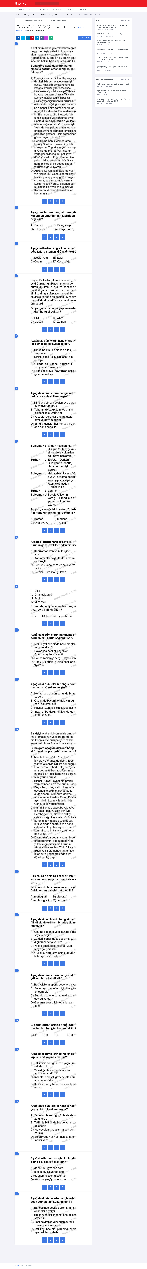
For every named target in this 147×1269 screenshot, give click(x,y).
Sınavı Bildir (85, 38)
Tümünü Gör (125, 21)
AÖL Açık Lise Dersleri (31, 15)
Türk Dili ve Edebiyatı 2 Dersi (50, 15)
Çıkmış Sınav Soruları (69, 15)
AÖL (17, 1266)
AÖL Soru (18, 15)
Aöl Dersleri (84, 9)
